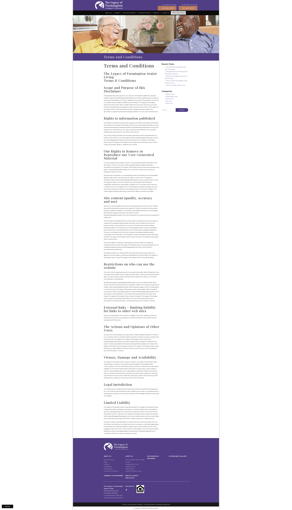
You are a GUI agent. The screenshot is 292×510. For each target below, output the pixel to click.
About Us (108, 13)
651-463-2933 (168, 8)
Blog (105, 462)
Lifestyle (117, 13)
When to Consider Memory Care (175, 85)
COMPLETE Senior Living (133, 471)
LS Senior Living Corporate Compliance (132, 504)
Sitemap (106, 464)
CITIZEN (143, 508)
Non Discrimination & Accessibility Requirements (157, 504)
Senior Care (169, 103)
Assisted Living (170, 94)
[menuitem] (108, 13)
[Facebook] (126, 489)
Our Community (109, 459)
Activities (155, 13)
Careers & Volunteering (113, 475)
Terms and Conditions (111, 471)
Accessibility (107, 466)
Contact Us (165, 13)
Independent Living (172, 96)
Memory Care (170, 98)
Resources (169, 101)
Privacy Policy (108, 469)
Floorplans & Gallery (144, 13)
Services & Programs (129, 13)
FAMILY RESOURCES (178, 13)
